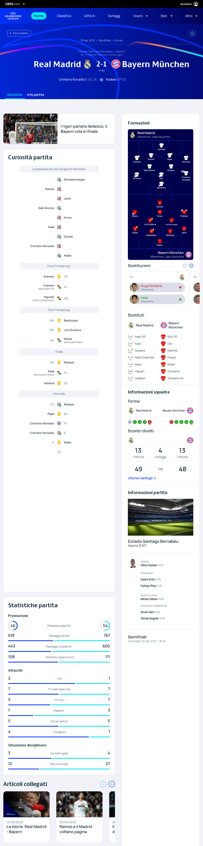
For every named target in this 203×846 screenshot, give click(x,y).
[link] (39, 16)
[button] (140, 16)
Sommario (14, 95)
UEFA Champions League (13, 16)
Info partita (35, 95)
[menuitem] (40, 16)
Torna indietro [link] (20, 33)
